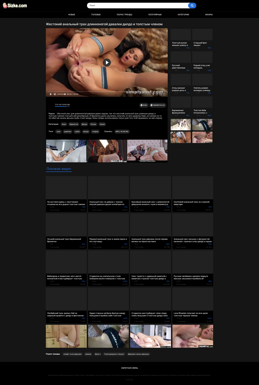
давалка (67, 131)
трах (58, 131)
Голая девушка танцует (114, 354)
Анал (64, 124)
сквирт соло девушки (72, 354)
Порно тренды (124, 14)
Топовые (96, 14)
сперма (95, 131)
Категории (183, 14)
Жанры (209, 14)
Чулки (102, 124)
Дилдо (84, 124)
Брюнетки (74, 124)
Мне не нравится (52, 105)
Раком (93, 124)
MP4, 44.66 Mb (122, 131)
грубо (77, 131)
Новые (71, 14)
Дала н (98, 354)
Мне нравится (48, 105)
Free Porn (129, 380)
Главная (49, 14)
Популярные (155, 14)
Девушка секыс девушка (138, 354)
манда (86, 131)
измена (88, 354)
